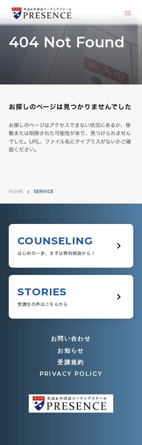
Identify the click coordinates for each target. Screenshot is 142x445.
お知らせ (71, 350)
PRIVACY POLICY (71, 373)
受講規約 (71, 362)
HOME (16, 191)
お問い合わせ (71, 338)
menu (127, 13)
